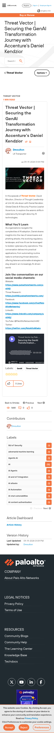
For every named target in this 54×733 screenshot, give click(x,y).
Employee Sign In (45, 5)
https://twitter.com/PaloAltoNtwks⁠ (23, 328)
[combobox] (14, 60)
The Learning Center (18, 648)
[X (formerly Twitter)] (12, 682)
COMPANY (12, 572)
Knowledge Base (15, 655)
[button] (9, 727)
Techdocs (11, 661)
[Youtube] (21, 682)
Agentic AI (13, 458)
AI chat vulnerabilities (18, 496)
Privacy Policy (31, 718)
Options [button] (41, 73)
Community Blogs (16, 636)
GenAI (19, 368)
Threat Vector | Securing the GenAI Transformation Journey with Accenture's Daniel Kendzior (24, 124)
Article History (14, 525)
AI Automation (15, 489)
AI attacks (12, 483)
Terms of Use (13, 610)
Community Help (15, 642)
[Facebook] (41, 682)
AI (9, 464)
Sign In (35, 5)
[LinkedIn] (31, 682)
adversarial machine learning (21, 452)
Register (26, 5)
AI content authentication (20, 502)
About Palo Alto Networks (21, 578)
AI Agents (12, 471)
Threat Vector (14, 72)
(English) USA (46, 11)
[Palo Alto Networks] (27, 562)
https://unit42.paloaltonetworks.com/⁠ (24, 296)
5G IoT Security (15, 445)
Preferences (42, 727)
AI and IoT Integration (18, 477)
